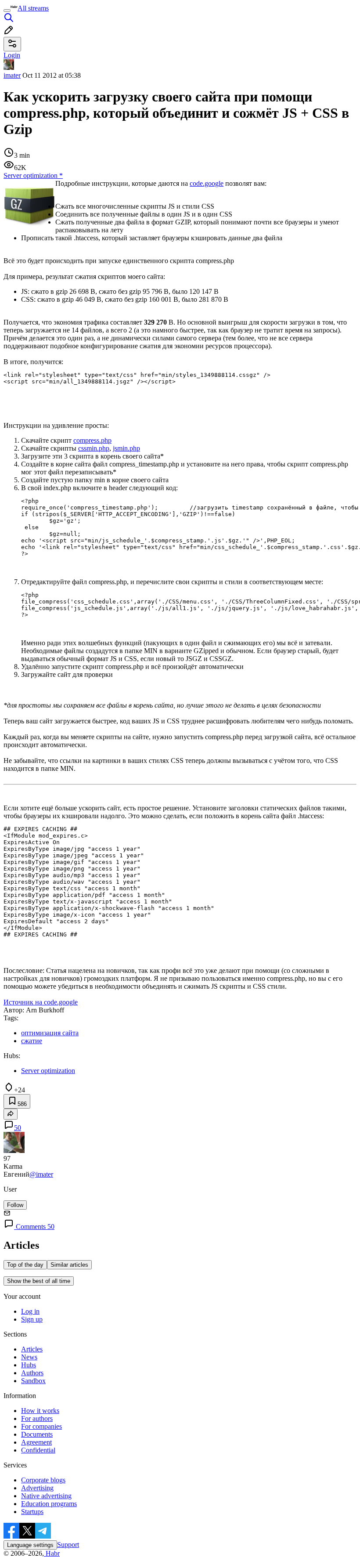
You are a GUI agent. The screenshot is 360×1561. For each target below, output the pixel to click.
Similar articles (69, 1264)
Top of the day (25, 1264)
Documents (37, 1434)
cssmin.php (93, 448)
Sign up (32, 1319)
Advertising (37, 1488)
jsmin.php (126, 448)
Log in (30, 1311)
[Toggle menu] (7, 10)
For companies (41, 1426)
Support (68, 1544)
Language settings (30, 1545)
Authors (32, 1373)
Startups (32, 1511)
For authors (37, 1418)
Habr (52, 1553)
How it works (40, 1410)
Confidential (38, 1450)
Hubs (28, 1365)
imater (12, 75)
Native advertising (46, 1496)
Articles (32, 1349)
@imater (41, 1174)
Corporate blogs (43, 1480)
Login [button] (12, 55)
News (29, 1357)
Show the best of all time (38, 1281)
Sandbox (33, 1380)
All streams (33, 8)
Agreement (36, 1442)
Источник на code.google (41, 1002)
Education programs (49, 1503)
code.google (206, 183)
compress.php (92, 440)
